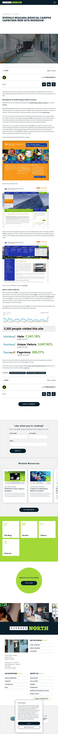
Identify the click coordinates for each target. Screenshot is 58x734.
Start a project (35, 645)
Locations (33, 651)
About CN (34, 673)
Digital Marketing (10, 678)
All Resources (29, 510)
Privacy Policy (34, 694)
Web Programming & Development (36, 372)
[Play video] (16, 646)
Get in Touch (36, 640)
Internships (34, 687)
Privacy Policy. (31, 719)
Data (6, 687)
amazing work (46, 112)
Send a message (35, 648)
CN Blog (15, 14)
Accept (29, 723)
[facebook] (44, 84)
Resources (6, 14)
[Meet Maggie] (12, 606)
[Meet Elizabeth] (49, 606)
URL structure (50, 296)
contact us (26, 368)
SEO (36, 294)
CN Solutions (11, 673)
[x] (54, 84)
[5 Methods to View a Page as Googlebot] (15, 486)
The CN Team (34, 681)
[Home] (12, 2)
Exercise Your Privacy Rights (39, 691)
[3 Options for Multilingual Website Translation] (40, 486)
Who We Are (34, 678)
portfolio (4, 105)
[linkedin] (49, 84)
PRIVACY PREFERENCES (41, 698)
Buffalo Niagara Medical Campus (39, 103)
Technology (9, 684)
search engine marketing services (37, 366)
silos (11, 298)
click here (25, 285)
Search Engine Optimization (17, 372)
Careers (32, 684)
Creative (7, 681)
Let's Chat (29, 583)
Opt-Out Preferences (29, 727)
